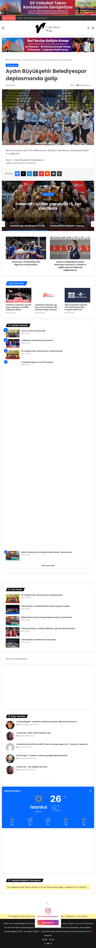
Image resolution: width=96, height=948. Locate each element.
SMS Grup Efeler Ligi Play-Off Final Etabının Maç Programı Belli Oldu (76, 307)
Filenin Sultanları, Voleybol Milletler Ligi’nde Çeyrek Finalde (48, 628)
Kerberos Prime (69, 931)
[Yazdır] (59, 173)
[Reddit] (47, 173)
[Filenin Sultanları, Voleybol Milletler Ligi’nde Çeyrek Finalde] (13, 632)
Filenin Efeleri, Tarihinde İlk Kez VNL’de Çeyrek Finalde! (45, 606)
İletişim (44, 939)
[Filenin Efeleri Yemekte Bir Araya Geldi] (13, 643)
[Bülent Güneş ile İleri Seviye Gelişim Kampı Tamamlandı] (13, 555)
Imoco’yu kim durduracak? (33, 331)
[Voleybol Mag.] (48, 27)
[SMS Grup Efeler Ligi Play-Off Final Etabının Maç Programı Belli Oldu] (77, 295)
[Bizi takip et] (48, 912)
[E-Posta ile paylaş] (53, 173)
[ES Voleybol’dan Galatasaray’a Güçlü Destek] (13, 354)
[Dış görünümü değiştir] (88, 29)
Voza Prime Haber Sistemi (52, 931)
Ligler (18, 60)
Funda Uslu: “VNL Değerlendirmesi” (32, 767)
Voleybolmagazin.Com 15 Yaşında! (37, 362)
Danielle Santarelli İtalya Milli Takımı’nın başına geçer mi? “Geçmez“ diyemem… (52, 744)
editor (20, 747)
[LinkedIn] (29, 173)
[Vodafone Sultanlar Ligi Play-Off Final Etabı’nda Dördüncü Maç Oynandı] (48, 295)
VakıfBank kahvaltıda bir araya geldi (48, 206)
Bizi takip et (48, 922)
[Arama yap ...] (93, 29)
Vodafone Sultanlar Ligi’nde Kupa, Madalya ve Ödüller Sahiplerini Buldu (18, 307)
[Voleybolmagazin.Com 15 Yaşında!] (13, 455)
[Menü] (3, 29)
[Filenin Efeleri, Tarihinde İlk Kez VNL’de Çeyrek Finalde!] (13, 609)
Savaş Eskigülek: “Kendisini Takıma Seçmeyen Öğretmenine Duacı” (46, 721)
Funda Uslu (21, 736)
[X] (23, 173)
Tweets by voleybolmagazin (16, 659)
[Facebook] (17, 173)
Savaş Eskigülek (23, 724)
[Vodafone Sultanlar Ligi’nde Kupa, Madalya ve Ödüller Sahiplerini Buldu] (18, 295)
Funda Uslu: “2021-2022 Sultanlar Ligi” (33, 733)
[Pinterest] (41, 173)
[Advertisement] (48, 687)
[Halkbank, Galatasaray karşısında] (13, 343)
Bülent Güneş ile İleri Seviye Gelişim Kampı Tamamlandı (46, 552)
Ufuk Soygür (22, 758)
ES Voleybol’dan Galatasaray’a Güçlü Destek (42, 351)
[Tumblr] (35, 173)
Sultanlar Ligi (27, 60)
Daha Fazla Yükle (48, 565)
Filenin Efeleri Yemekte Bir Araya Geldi (38, 639)
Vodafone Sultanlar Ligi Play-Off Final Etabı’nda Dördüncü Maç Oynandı (46, 307)
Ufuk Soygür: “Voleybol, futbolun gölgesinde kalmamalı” (42, 755)
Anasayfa (11, 60)
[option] (48, 206)
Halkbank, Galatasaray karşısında (37, 340)
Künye (51, 939)
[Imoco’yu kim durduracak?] (13, 333)
